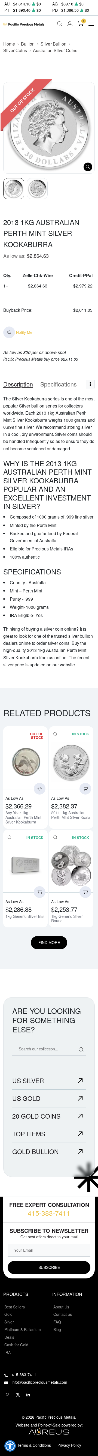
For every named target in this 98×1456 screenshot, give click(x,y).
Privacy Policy (69, 1445)
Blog (57, 1329)
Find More (49, 942)
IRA (7, 1352)
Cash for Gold (16, 1344)
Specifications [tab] (58, 384)
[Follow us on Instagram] (7, 1394)
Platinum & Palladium (22, 1329)
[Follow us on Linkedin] (28, 1394)
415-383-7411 (49, 1213)
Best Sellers (14, 1307)
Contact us (62, 1314)
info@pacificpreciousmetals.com (39, 1382)
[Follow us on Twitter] (18, 1394)
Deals (9, 1337)
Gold (8, 1314)
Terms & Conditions (34, 1445)
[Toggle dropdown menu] (90, 384)
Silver (9, 1322)
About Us (61, 1307)
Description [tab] (18, 384)
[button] (10, 1446)
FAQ (57, 1322)
